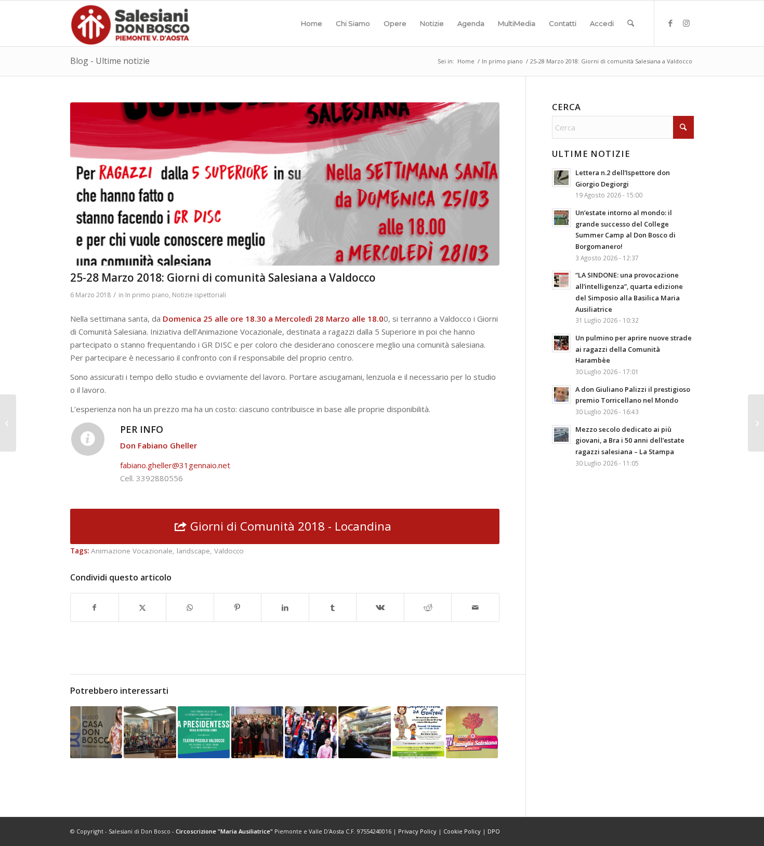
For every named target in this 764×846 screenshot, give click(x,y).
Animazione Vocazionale (132, 551)
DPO (494, 831)
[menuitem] (311, 23)
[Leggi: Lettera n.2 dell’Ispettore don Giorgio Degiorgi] (561, 177)
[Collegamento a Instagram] (686, 23)
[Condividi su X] (142, 607)
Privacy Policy (417, 831)
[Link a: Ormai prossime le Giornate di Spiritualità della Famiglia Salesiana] (472, 732)
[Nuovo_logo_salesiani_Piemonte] (130, 23)
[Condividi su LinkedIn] (285, 607)
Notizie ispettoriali (199, 294)
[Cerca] (631, 23)
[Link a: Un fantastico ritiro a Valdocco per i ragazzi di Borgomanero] (311, 732)
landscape (193, 551)
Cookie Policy (462, 831)
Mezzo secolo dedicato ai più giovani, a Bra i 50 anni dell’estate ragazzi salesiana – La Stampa (629, 440)
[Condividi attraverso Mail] (475, 607)
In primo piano (147, 294)
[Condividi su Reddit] (428, 607)
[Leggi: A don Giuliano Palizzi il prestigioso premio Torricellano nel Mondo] (561, 394)
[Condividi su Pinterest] (237, 607)
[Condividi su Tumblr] (333, 607)
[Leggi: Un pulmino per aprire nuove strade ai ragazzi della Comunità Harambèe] (561, 343)
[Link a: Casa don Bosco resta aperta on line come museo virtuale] (96, 732)
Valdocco (229, 551)
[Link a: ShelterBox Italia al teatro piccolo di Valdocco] (204, 732)
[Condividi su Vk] (380, 607)
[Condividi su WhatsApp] (190, 607)
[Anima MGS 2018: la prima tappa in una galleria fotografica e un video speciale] (756, 423)
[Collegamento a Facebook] (670, 23)
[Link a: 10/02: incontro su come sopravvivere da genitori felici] (418, 732)
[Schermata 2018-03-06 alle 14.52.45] (284, 184)
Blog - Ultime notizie (110, 61)
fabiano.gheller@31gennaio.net (175, 465)
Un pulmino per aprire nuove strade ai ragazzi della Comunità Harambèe (633, 349)
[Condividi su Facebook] (94, 607)
